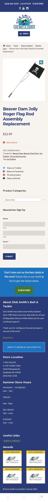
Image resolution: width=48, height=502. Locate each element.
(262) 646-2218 (11, 3)
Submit (9, 256)
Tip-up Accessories (18, 156)
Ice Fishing (11, 159)
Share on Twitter (14, 168)
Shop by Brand (27, 45)
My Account (8, 497)
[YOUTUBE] (23, 8)
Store (16, 45)
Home (8, 45)
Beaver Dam (18, 153)
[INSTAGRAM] (27, 8)
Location (25, 3)
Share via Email (13, 178)
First (5, 228)
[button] (41, 62)
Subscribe (38, 3)
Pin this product (14, 175)
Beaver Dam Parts (31, 153)
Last (4, 237)
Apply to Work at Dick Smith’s (24, 347)
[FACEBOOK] (20, 8)
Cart (37, 495)
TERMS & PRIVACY (12, 440)
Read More (8, 337)
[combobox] (24, 199)
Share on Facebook (15, 171)
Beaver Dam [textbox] (23, 200)
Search (24, 497)
